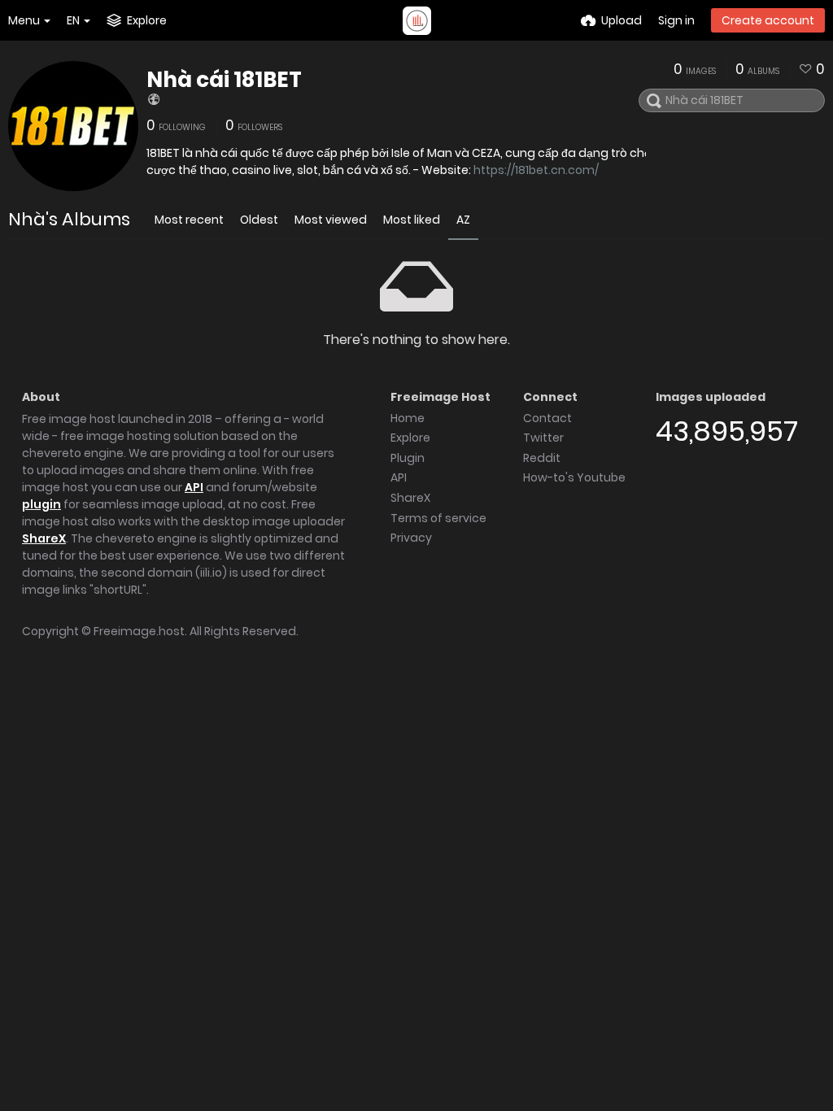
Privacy (411, 537)
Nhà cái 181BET (224, 79)
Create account (768, 20)
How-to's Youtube (574, 477)
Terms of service (438, 518)
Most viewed (330, 219)
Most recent (189, 219)
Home (407, 418)
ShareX (44, 538)
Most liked (411, 219)
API (194, 487)
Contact (547, 418)
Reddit (541, 458)
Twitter (543, 437)
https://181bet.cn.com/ (536, 170)
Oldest (259, 219)
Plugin (407, 458)
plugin (41, 504)
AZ (463, 219)
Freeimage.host (139, 631)
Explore (410, 437)
